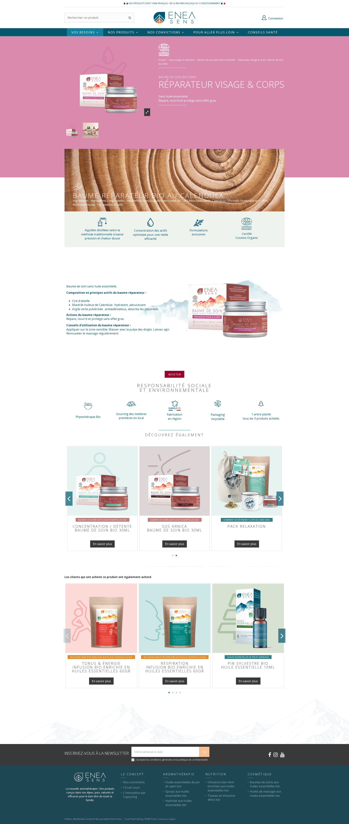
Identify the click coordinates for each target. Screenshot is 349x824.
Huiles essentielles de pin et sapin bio (182, 784)
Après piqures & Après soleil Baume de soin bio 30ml (102, 530)
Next (280, 499)
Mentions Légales (167, 819)
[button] (216, 32)
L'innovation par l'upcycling (134, 795)
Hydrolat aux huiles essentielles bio (178, 803)
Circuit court (131, 787)
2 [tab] (176, 555)
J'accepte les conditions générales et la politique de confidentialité (172, 759)
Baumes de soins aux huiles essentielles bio (265, 784)
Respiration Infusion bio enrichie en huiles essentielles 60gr (174, 667)
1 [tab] (172, 555)
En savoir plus (102, 544)
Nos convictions (134, 782)
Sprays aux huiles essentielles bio (177, 793)
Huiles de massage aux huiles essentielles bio (265, 793)
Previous (69, 499)
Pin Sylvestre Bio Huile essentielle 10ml (248, 665)
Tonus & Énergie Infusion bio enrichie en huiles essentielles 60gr (101, 667)
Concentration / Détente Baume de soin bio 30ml (174, 528)
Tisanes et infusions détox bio (221, 798)
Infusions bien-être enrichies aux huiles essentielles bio (221, 786)
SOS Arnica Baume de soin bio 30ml (246, 528)
